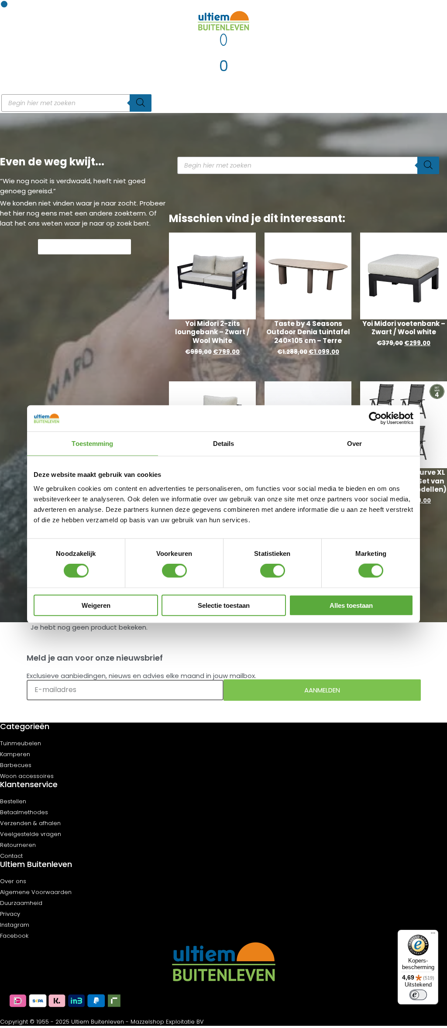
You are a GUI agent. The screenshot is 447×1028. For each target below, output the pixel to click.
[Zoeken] (140, 103)
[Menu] (433, 935)
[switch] (174, 571)
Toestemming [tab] (92, 443)
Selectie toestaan (224, 605)
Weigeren (96, 605)
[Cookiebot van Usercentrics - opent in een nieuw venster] (375, 418)
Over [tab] (354, 443)
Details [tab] (223, 443)
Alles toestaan (351, 605)
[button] (4, 4)
